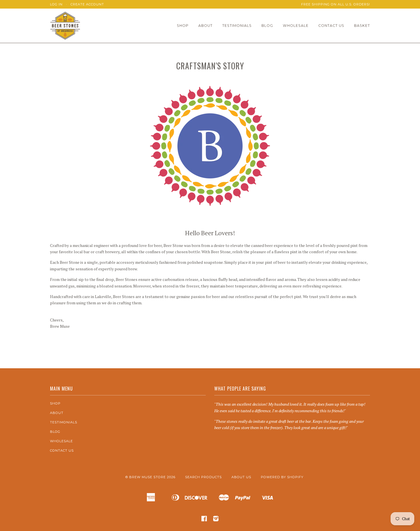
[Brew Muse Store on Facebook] (204, 520)
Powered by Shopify (282, 477)
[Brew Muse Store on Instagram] (216, 520)
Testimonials (237, 25)
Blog (267, 25)
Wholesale (296, 25)
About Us (241, 477)
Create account (87, 4)
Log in (56, 4)
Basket (362, 25)
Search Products (203, 477)
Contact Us (331, 25)
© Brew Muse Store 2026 (150, 477)
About (205, 25)
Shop (183, 25)
